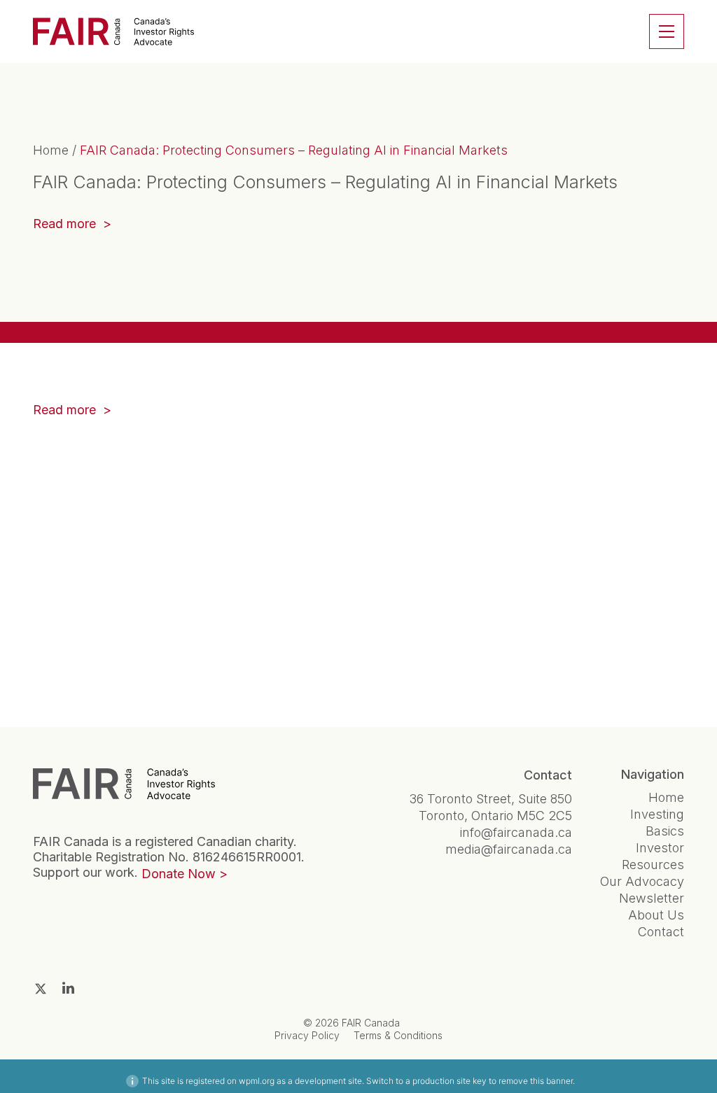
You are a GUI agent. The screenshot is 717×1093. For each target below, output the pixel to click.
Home (51, 150)
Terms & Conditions (398, 1035)
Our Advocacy (642, 881)
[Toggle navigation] (666, 31)
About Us (656, 915)
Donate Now (178, 873)
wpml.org (256, 1081)
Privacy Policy (307, 1035)
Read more (72, 225)
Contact (661, 931)
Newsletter (651, 898)
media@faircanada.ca (508, 849)
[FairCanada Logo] (113, 31)
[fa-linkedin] (68, 988)
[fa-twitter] (40, 988)
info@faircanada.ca (516, 832)
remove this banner (536, 1081)
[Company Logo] (124, 784)
